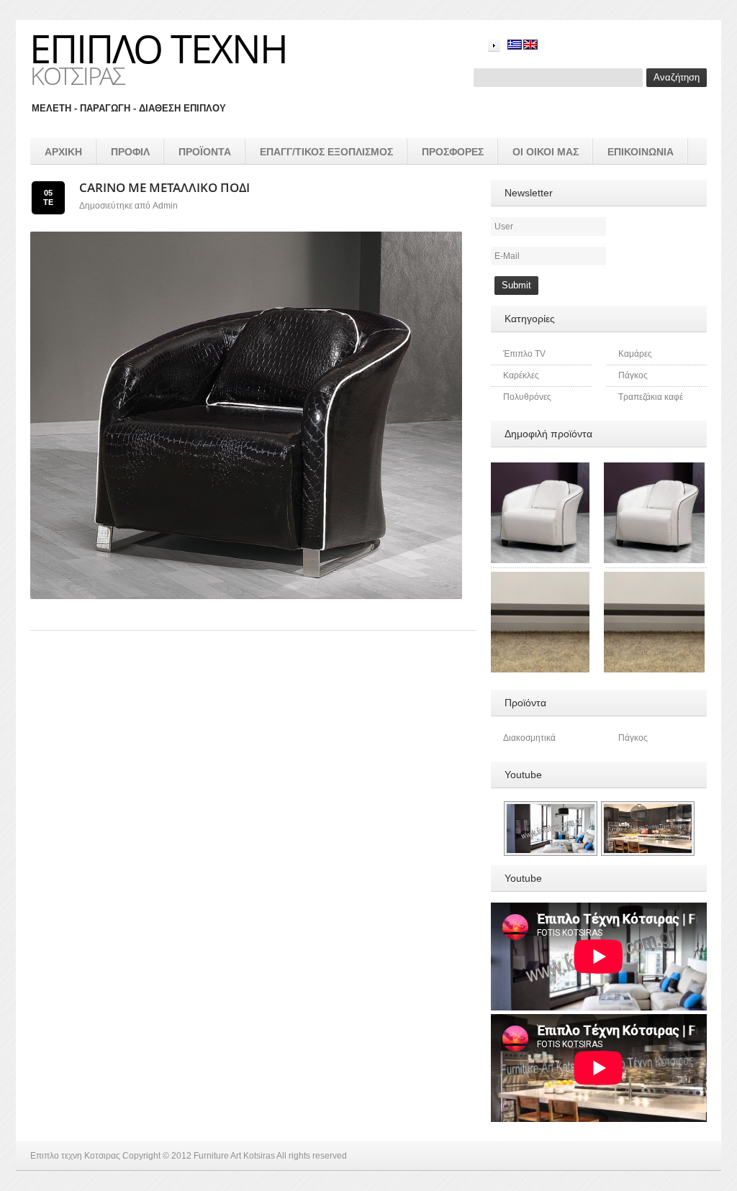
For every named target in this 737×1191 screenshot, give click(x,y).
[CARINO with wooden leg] (654, 469)
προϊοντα (204, 152)
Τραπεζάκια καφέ (650, 397)
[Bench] (654, 578)
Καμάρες (635, 354)
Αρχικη (63, 152)
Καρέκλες (521, 375)
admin (165, 206)
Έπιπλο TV (524, 354)
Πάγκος (633, 375)
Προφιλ (130, 152)
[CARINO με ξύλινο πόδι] (539, 469)
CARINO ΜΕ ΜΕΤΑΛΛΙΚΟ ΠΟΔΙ (164, 187)
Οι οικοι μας (545, 152)
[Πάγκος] (539, 578)
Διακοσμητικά (529, 738)
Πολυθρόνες (527, 397)
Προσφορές (453, 152)
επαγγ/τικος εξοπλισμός (326, 152)
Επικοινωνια (640, 152)
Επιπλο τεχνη (158, 48)
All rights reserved (311, 1156)
